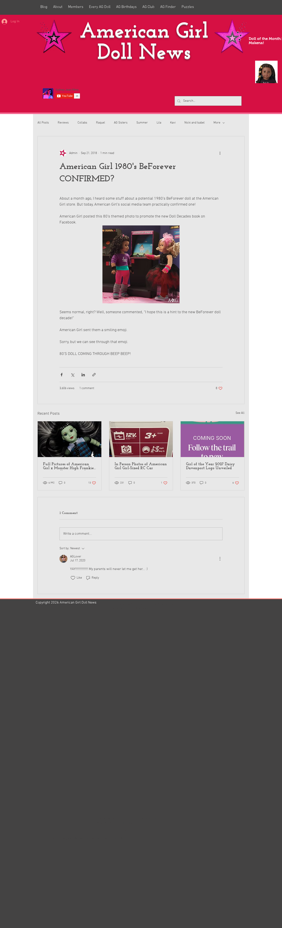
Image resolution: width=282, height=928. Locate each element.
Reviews (63, 123)
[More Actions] (220, 558)
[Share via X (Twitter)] (72, 375)
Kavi (173, 123)
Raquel (100, 123)
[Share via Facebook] (61, 375)
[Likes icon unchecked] (73, 578)
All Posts (43, 123)
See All (240, 413)
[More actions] (220, 153)
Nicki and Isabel (194, 123)
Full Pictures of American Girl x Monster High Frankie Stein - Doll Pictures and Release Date (68, 466)
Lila (159, 123)
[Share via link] (94, 375)
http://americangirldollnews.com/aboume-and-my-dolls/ (84, 838)
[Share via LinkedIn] (83, 375)
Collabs (82, 123)
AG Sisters (121, 123)
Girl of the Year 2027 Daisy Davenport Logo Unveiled (210, 466)
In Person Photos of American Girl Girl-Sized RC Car (141, 466)
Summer (142, 123)
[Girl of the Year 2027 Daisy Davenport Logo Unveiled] (212, 439)
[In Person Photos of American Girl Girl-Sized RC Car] (141, 439)
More (216, 123)
